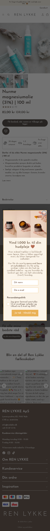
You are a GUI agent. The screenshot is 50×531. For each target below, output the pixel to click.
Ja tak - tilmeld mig (25, 313)
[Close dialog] (44, 213)
